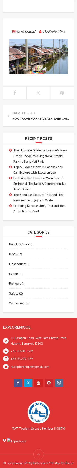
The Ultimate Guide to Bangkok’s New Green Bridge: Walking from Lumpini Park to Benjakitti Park (40, 155)
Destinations (18, 264)
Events (14, 274)
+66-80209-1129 (22, 359)
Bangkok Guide (19, 244)
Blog (12, 254)
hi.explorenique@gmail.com (30, 367)
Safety (13, 293)
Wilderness (17, 303)
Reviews (15, 284)
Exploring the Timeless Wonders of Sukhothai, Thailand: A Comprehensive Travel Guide (39, 183)
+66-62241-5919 (22, 351)
